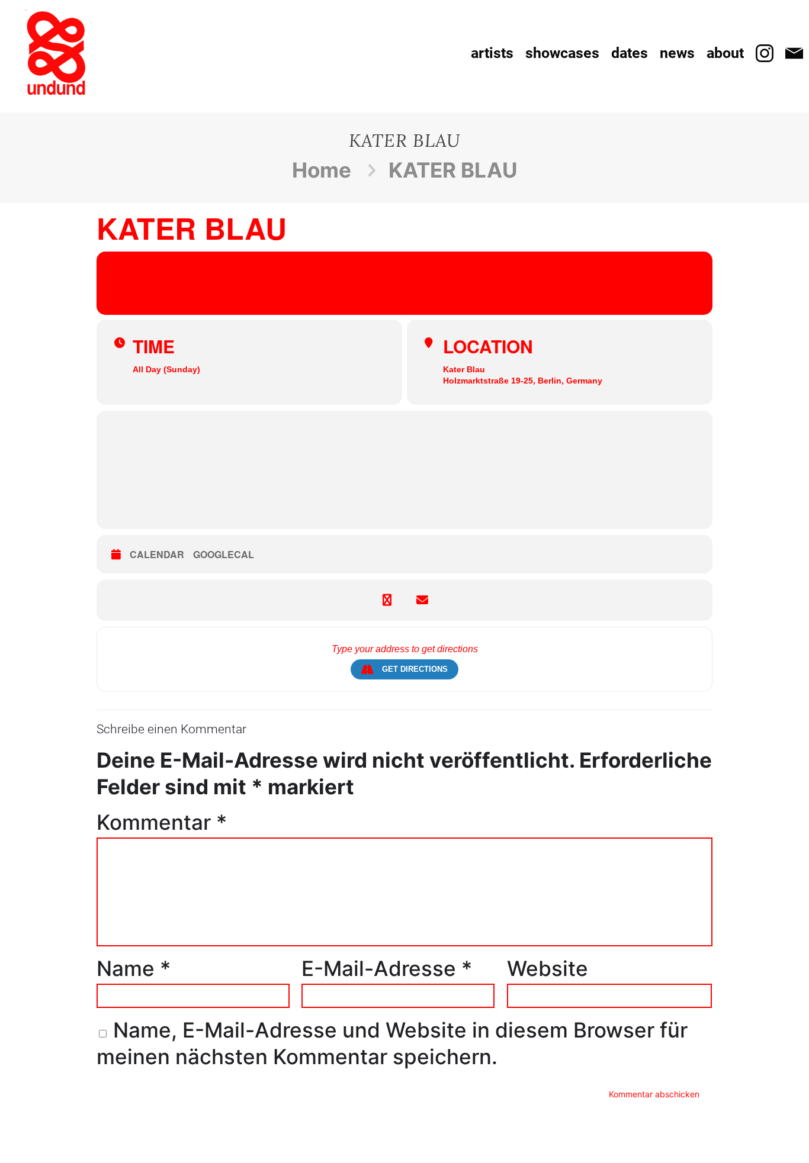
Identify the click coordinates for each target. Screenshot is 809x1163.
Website (547, 968)
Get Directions (415, 669)
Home (321, 169)
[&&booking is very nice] (56, 53)
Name (134, 968)
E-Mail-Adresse (386, 968)
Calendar (157, 554)
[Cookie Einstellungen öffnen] (26, 1143)
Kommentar (162, 822)
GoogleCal (223, 554)
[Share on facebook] (387, 600)
